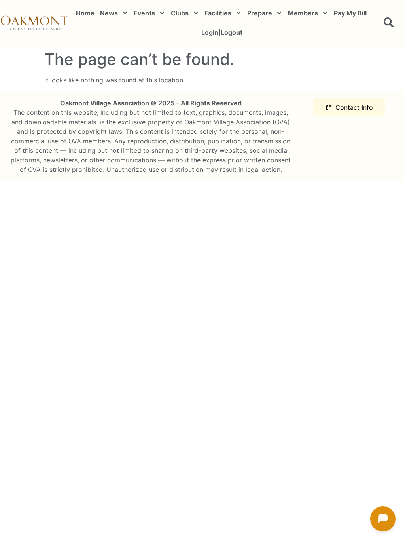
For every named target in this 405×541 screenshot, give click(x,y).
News (109, 13)
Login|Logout (221, 32)
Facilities (217, 13)
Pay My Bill (350, 13)
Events (144, 13)
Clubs (180, 13)
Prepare (259, 13)
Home (85, 13)
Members (303, 13)
